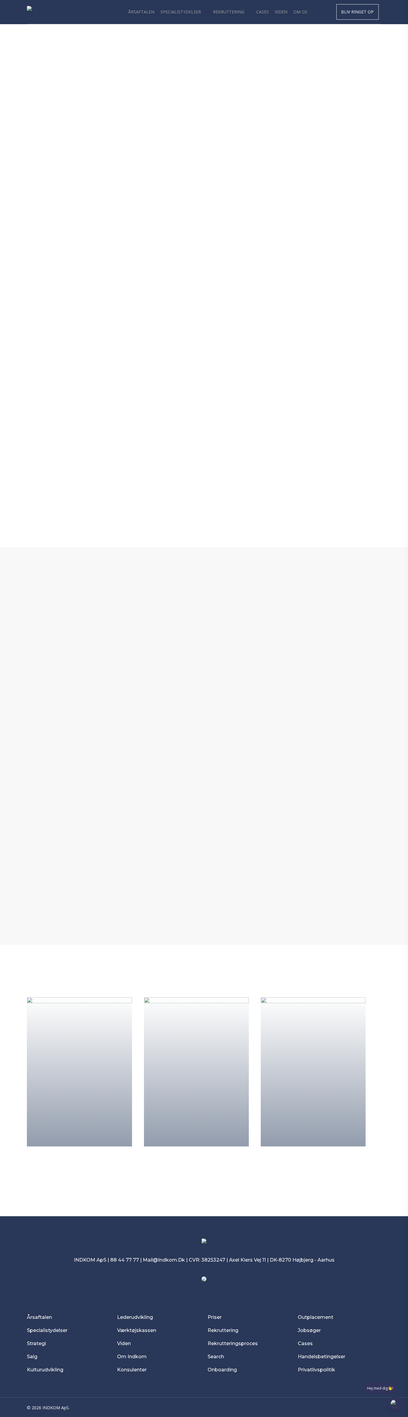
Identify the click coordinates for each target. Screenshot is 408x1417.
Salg (32, 1356)
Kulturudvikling (45, 1370)
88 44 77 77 (124, 1260)
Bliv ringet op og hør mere (198, 907)
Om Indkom (132, 1356)
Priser (215, 1317)
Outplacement (315, 1317)
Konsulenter (132, 1370)
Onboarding (222, 1370)
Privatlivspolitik (317, 1370)
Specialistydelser (47, 1330)
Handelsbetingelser (321, 1356)
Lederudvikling (135, 1317)
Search (216, 1356)
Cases (305, 1343)
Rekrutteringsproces (233, 1343)
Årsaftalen (39, 1317)
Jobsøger (309, 1330)
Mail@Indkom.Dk (164, 1260)
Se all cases (199, 1166)
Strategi (36, 1343)
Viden (124, 1343)
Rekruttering (223, 1330)
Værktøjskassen (136, 1330)
